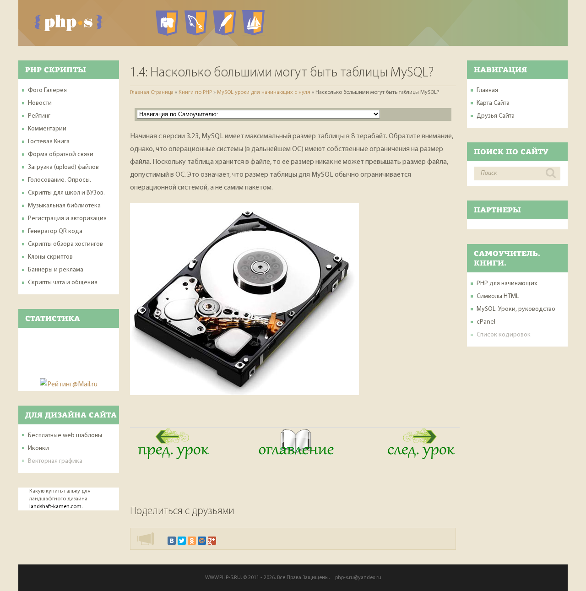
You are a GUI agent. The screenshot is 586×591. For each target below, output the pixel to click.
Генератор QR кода (55, 231)
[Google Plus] (212, 541)
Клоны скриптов (50, 257)
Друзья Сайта (496, 116)
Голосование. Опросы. (59, 180)
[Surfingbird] (222, 541)
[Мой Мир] (202, 541)
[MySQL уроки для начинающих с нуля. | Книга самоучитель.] (295, 457)
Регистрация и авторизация (67, 218)
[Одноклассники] (192, 541)
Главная (487, 90)
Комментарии (47, 128)
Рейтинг (39, 116)
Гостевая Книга (49, 141)
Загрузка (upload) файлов (63, 167)
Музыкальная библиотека (64, 205)
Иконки (38, 448)
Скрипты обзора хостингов (65, 244)
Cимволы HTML (498, 296)
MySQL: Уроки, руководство (516, 309)
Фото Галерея (47, 90)
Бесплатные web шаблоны (65, 435)
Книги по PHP (195, 92)
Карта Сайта (493, 103)
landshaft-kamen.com (55, 507)
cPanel (486, 322)
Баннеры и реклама (55, 269)
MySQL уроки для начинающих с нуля (263, 92)
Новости (40, 103)
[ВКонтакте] (172, 541)
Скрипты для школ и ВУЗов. (66, 193)
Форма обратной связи (60, 154)
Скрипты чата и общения (63, 282)
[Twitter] (182, 541)
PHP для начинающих (507, 283)
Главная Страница (152, 92)
